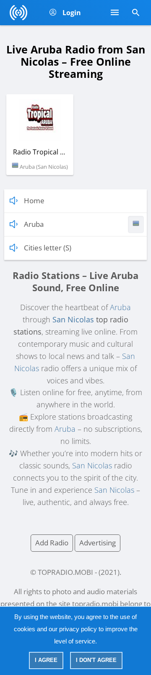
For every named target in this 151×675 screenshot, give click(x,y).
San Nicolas (73, 319)
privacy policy (78, 628)
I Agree (46, 660)
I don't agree (96, 660)
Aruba (120, 307)
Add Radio (51, 542)
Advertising (97, 542)
